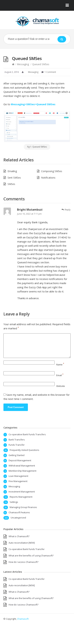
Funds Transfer (17, 444)
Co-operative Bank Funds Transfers (27, 434)
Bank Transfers (17, 439)
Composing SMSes (51, 171)
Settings (14, 502)
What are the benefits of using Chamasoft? (31, 555)
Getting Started (16, 455)
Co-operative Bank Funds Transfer (27, 549)
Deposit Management (20, 460)
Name (60, 364)
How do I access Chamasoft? (23, 562)
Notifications (48, 177)
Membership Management (22, 470)
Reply (68, 209)
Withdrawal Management (22, 465)
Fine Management (18, 481)
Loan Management (18, 476)
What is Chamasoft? (19, 536)
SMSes (11, 184)
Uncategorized (18, 517)
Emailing (12, 171)
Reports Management (21, 496)
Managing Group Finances (23, 507)
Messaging (23, 64)
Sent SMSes (14, 177)
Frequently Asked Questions (24, 450)
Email (60, 375)
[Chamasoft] (37, 22)
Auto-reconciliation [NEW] (22, 542)
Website (60, 386)
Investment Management (22, 491)
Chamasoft (23, 618)
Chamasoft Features (19, 512)
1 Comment (50, 72)
